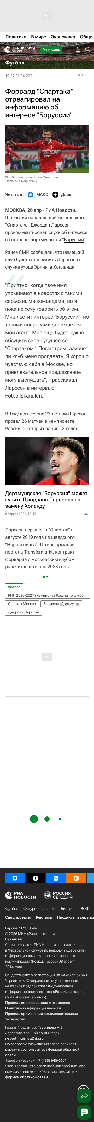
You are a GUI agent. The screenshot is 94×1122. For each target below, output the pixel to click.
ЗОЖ (85, 908)
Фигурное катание (40, 908)
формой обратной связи (26, 1077)
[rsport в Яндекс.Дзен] (35, 878)
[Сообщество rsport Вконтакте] (56, 878)
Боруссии (74, 239)
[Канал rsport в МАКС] (15, 878)
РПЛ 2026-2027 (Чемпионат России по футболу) (48, 595)
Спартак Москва (22, 604)
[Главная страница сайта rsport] (31, 49)
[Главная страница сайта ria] (6, 49)
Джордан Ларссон (50, 225)
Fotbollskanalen (23, 396)
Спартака (17, 225)
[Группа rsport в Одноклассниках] (76, 878)
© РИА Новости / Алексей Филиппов (31, 177)
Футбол (14, 587)
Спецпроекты (18, 917)
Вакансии (13, 939)
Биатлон (68, 908)
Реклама (44, 917)
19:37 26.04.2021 (19, 76)
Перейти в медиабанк (21, 181)
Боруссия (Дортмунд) (61, 604)
